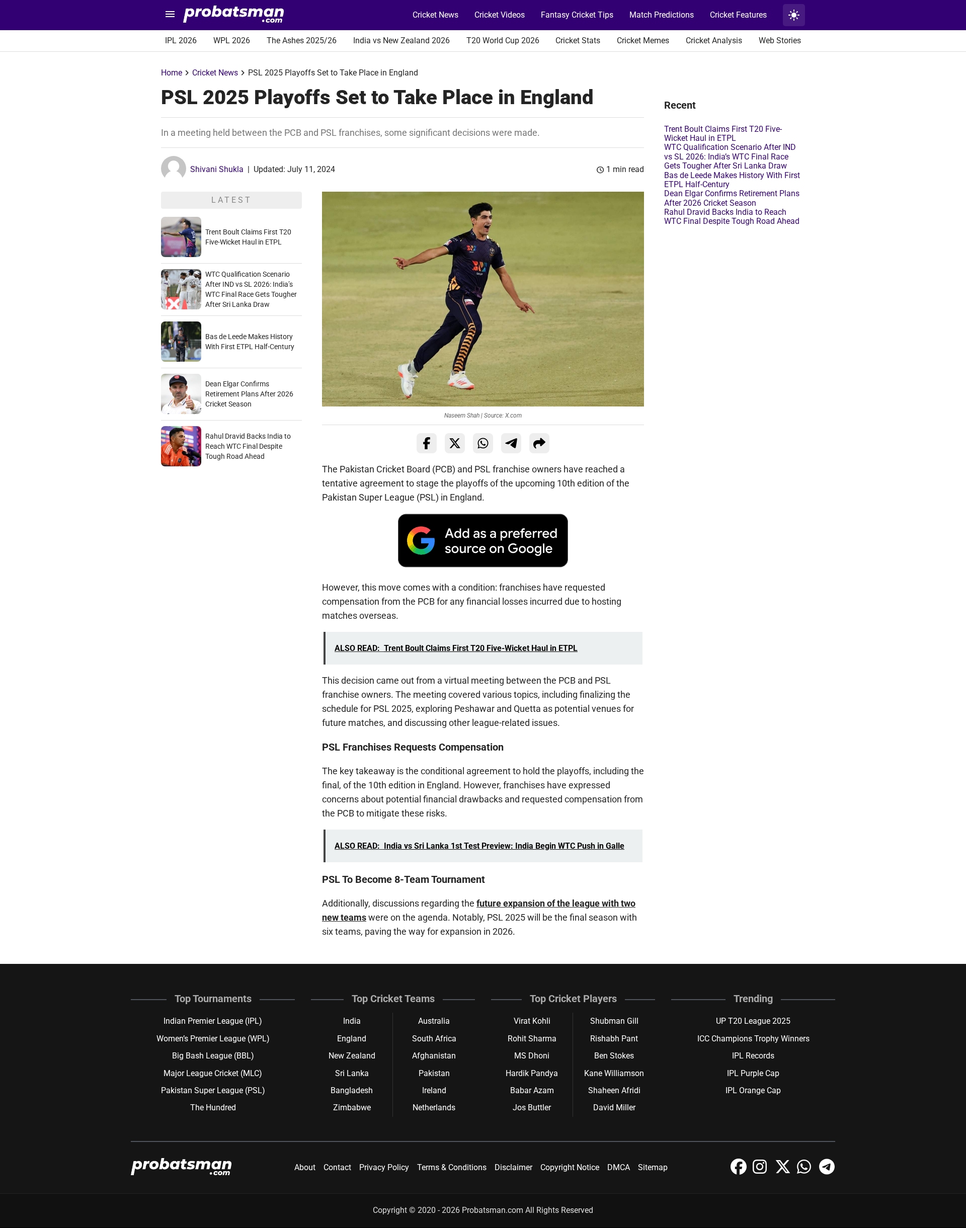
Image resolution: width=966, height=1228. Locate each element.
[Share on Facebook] (427, 443)
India (352, 1021)
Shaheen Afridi (614, 1090)
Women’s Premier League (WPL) (213, 1038)
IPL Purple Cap (753, 1073)
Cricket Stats (577, 40)
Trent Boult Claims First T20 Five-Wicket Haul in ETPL (723, 133)
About (304, 1167)
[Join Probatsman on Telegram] (827, 1172)
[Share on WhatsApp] (483, 443)
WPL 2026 (231, 40)
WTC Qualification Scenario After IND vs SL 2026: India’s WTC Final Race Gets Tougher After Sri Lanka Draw (730, 156)
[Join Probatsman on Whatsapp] (806, 1172)
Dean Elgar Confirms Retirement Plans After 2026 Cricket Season (249, 394)
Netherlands (434, 1107)
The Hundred (213, 1107)
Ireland (434, 1090)
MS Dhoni (531, 1055)
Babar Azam (532, 1090)
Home (171, 72)
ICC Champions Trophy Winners (753, 1038)
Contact (337, 1167)
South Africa (434, 1038)
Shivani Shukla (217, 169)
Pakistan (434, 1073)
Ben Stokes (614, 1055)
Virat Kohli (532, 1021)
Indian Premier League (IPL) (213, 1021)
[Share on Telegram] (511, 443)
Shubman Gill (614, 1021)
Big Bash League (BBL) (213, 1055)
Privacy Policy (384, 1167)
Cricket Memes (643, 40)
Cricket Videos (499, 15)
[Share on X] (455, 443)
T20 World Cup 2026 (502, 40)
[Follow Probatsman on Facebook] (740, 1172)
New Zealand (352, 1055)
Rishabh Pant (614, 1038)
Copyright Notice (569, 1167)
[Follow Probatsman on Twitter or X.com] (784, 1172)
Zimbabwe (352, 1107)
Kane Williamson (614, 1073)
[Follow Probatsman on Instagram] (762, 1172)
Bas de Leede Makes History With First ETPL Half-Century (732, 180)
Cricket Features (738, 15)
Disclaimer (513, 1167)
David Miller (614, 1107)
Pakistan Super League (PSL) (213, 1090)
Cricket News (435, 15)
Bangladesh (352, 1090)
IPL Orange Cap (753, 1090)
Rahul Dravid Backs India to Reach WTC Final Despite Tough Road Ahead (248, 446)
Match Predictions (661, 15)
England (351, 1038)
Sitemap (653, 1167)
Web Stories (780, 40)
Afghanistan (434, 1055)
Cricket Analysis (714, 40)
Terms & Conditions (452, 1167)
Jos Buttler (532, 1107)
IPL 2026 (181, 40)
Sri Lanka (352, 1073)
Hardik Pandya (532, 1073)
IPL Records (753, 1055)
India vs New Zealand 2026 (401, 40)
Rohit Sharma (532, 1038)
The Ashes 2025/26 (302, 40)
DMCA (618, 1167)
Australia (434, 1021)
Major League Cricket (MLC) (213, 1073)
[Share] (539, 443)
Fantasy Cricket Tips (577, 15)
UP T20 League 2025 (753, 1021)
